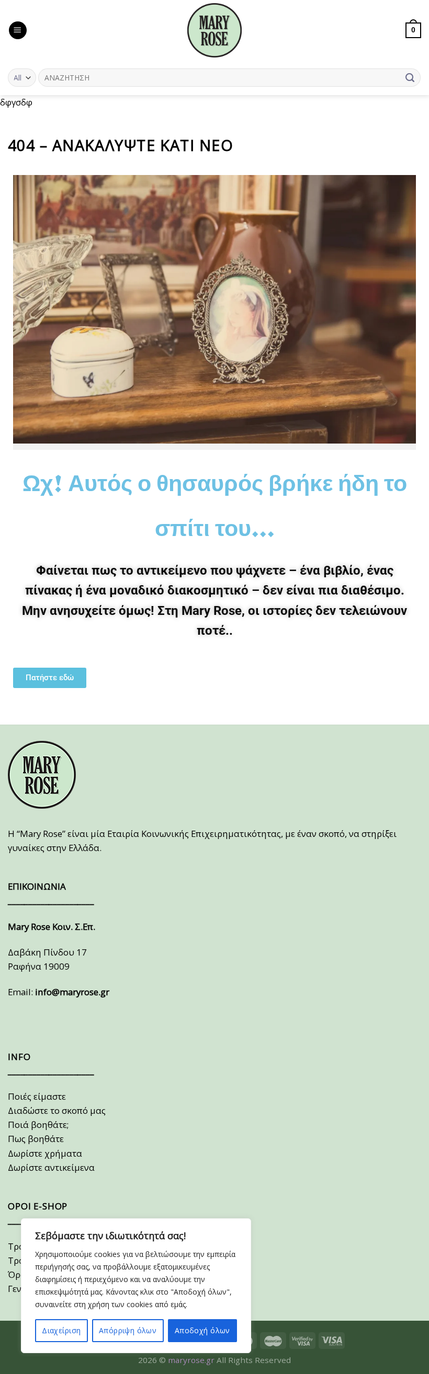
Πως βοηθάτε (36, 1139)
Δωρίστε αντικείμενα (51, 1167)
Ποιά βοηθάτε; (38, 1125)
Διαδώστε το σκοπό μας (57, 1110)
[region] (136, 1285)
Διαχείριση (61, 1330)
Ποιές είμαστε (37, 1096)
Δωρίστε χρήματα (45, 1153)
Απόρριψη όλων (127, 1330)
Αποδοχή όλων (202, 1330)
